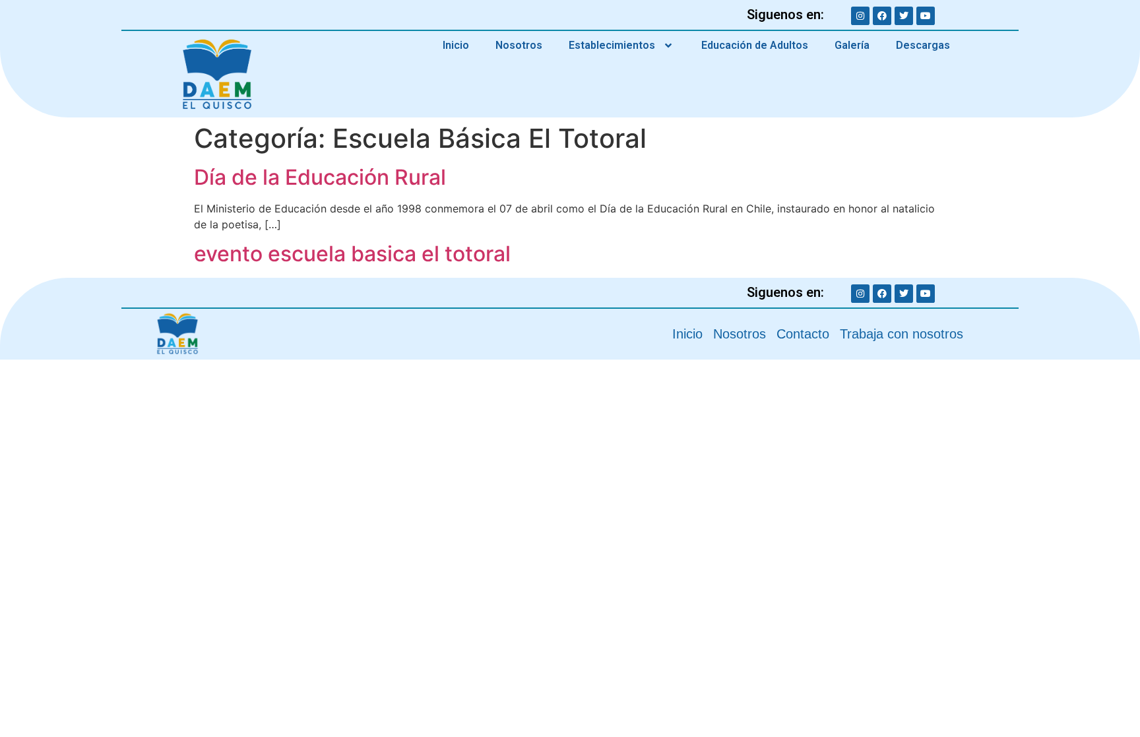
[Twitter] (904, 16)
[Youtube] (925, 16)
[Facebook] (882, 16)
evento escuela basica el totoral (352, 254)
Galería (852, 45)
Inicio (456, 45)
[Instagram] (860, 16)
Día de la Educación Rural (320, 177)
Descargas (923, 45)
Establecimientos (612, 45)
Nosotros (518, 45)
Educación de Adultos (754, 45)
